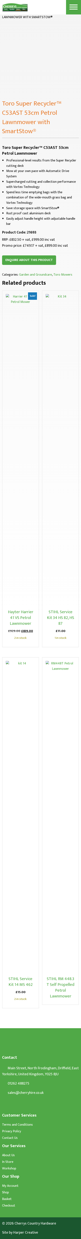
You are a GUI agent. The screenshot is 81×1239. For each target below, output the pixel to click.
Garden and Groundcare (35, 274)
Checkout (8, 1205)
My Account (10, 1186)
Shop (5, 1192)
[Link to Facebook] (11, 1105)
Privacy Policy (11, 1131)
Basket (7, 1199)
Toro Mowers (62, 274)
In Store (7, 1162)
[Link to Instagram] (18, 1105)
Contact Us (10, 1138)
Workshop (9, 1168)
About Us (8, 1155)
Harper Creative (25, 1233)
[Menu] (73, 7)
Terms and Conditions (17, 1124)
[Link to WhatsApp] (3, 1105)
